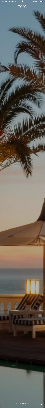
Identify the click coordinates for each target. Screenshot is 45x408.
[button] (38, 1)
